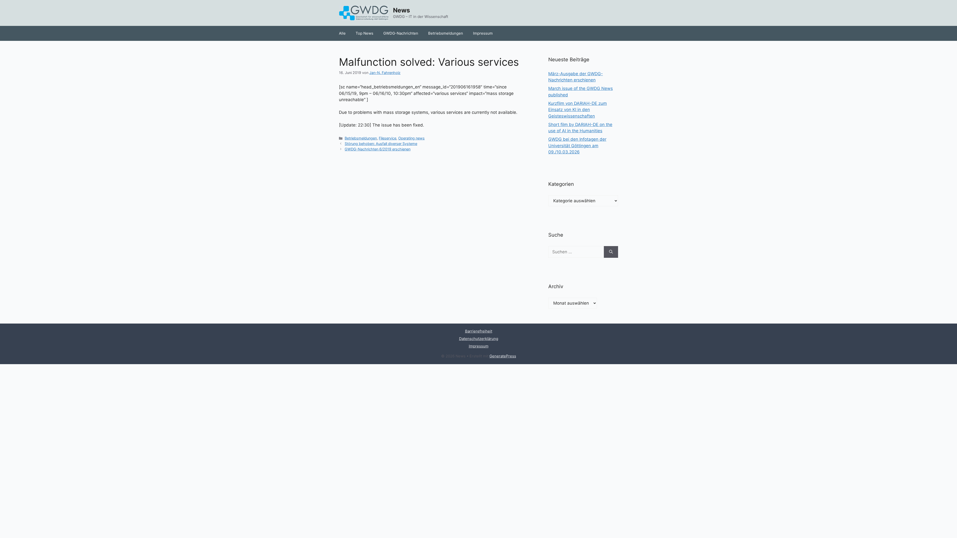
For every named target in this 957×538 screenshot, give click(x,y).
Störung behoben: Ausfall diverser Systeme (381, 143)
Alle (342, 33)
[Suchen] (611, 252)
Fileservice (387, 138)
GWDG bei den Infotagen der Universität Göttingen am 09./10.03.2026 (577, 145)
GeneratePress (502, 356)
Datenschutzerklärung (478, 338)
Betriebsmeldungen (445, 33)
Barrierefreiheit (478, 331)
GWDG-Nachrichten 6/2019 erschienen (377, 149)
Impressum (483, 33)
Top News (364, 33)
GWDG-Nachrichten (400, 33)
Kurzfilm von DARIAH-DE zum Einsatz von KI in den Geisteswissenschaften (577, 110)
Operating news (411, 138)
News (401, 10)
